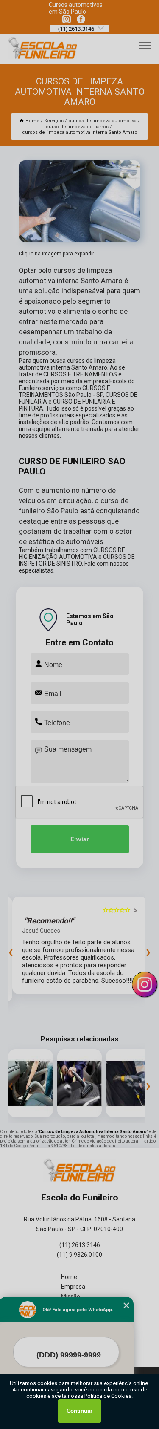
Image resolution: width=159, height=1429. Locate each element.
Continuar (79, 1411)
